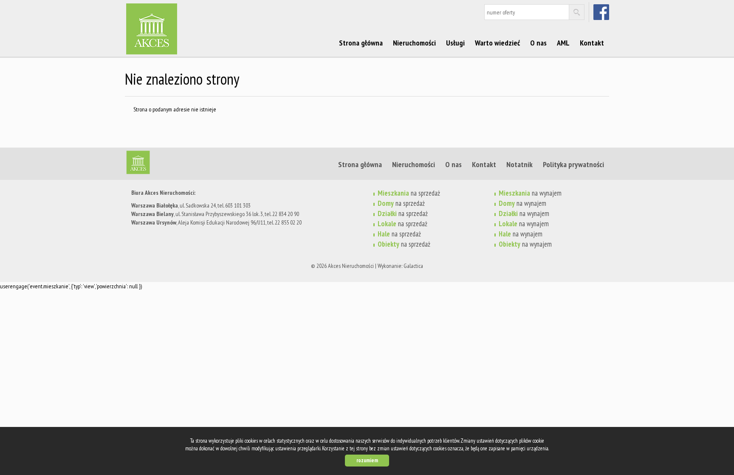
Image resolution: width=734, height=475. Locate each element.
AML (563, 42)
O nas (538, 42)
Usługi (455, 42)
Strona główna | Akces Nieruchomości (191, 164)
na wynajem (530, 193)
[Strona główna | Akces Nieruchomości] (191, 16)
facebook (602, 12)
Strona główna (361, 42)
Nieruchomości (414, 42)
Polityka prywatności (573, 164)
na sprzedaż (409, 193)
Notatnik (519, 164)
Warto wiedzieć (497, 42)
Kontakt (592, 42)
